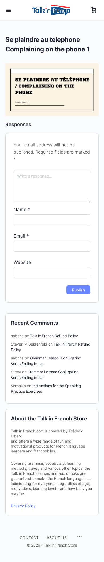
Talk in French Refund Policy (54, 336)
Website (22, 262)
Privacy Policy (23, 506)
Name (22, 209)
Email (21, 236)
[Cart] (93, 10)
